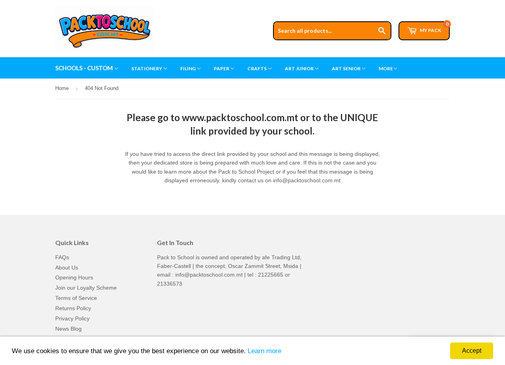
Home (62, 88)
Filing (188, 68)
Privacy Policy (72, 318)
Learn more (264, 351)
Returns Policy (73, 308)
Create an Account (429, 3)
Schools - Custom (84, 67)
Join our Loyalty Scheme (86, 288)
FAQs (62, 257)
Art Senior (346, 68)
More (386, 68)
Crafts (257, 68)
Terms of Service (76, 298)
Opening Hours (74, 277)
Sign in (389, 3)
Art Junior (299, 68)
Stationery (147, 68)
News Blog (68, 329)
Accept (471, 350)
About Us (66, 267)
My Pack (434, 27)
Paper (222, 68)
